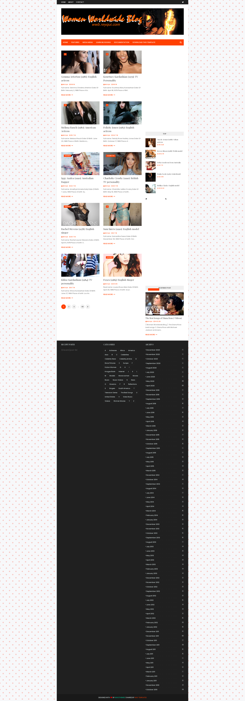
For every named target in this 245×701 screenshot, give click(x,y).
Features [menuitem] (75, 42)
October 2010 (164, 689)
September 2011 (164, 645)
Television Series (111, 392)
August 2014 (164, 488)
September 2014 (164, 484)
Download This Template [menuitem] (144, 42)
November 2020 (164, 354)
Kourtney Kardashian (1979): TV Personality (120, 78)
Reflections (132, 384)
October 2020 (164, 359)
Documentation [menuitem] (121, 42)
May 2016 (164, 417)
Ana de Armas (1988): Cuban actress (167, 140)
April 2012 (164, 613)
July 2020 (164, 372)
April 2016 (164, 421)
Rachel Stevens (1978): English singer (77, 230)
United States (110, 397)
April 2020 (164, 385)
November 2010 (164, 685)
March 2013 (164, 564)
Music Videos (153, 289)
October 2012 (164, 587)
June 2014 (164, 497)
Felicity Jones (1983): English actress (118, 129)
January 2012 (164, 627)
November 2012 (164, 582)
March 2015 (164, 470)
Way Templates (141, 697)
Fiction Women (110, 367)
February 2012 (164, 622)
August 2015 (164, 453)
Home (63, 2)
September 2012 (164, 591)
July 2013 (164, 546)
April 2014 (164, 506)
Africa (122, 350)
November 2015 (164, 439)
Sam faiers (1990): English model (121, 229)
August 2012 (164, 596)
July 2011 (164, 654)
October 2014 (164, 479)
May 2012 (164, 609)
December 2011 (164, 631)
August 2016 (164, 403)
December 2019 (164, 390)
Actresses (113, 350)
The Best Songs (127, 392)
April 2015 (164, 466)
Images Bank (110, 371)
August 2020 (164, 368)
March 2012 (164, 618)
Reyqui (65, 84)
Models (112, 376)
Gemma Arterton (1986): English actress (79, 78)
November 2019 (164, 394)
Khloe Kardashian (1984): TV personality (76, 281)
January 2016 (164, 430)
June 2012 (164, 604)
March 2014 (164, 511)
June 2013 (164, 551)
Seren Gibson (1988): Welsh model (169, 151)
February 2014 (164, 515)
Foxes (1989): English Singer (118, 279)
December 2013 (164, 524)
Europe (125, 363)
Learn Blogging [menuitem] (103, 42)
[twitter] (182, 2)
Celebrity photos (125, 359)
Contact (80, 2)
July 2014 (164, 493)
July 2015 (164, 457)
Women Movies (119, 401)
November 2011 (164, 636)
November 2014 (164, 475)
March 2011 (164, 671)
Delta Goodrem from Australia (169, 162)
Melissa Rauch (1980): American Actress (78, 129)
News (133, 380)
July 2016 (164, 408)
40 (82, 307)
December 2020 (164, 350)
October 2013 (164, 533)
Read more (66, 95)
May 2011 (164, 663)
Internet (121, 371)
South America (124, 388)
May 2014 (164, 502)
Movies (135, 376)
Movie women (124, 376)
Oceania (112, 384)
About (71, 2)
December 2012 (164, 578)
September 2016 (164, 399)
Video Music (127, 397)
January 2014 (164, 520)
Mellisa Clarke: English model (168, 185)
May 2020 (164, 381)
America (131, 350)
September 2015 (164, 448)
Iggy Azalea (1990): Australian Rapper (77, 179)
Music (107, 380)
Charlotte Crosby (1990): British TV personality (120, 179)
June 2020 (164, 377)
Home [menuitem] (65, 42)
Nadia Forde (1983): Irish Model (169, 174)
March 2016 (164, 426)
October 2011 (164, 640)
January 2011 (164, 680)
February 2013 (164, 569)
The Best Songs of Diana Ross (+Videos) (163, 318)
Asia (106, 355)
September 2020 (164, 363)
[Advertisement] (164, 89)
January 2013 (164, 573)
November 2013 (164, 528)
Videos (107, 401)
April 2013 (164, 560)
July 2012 (164, 600)
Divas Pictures (110, 363)
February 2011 (164, 676)
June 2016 (164, 412)
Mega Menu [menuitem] (88, 42)
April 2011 (164, 667)
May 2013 (164, 555)
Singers (112, 388)
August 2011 (164, 649)
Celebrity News (110, 359)
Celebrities (125, 355)
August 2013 (164, 542)
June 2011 (164, 658)
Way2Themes (120, 697)
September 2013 (164, 537)
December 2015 (164, 435)
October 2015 (164, 444)
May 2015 (164, 461)
